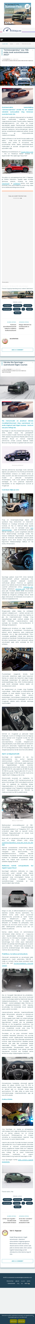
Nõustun (21, 1321)
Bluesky (17, 313)
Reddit (29, 309)
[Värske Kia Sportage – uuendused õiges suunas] (17, 399)
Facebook (28, 305)
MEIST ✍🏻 (27, 1283)
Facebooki (5, 183)
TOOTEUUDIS (8, 372)
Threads (16, 309)
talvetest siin (20, 589)
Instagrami (17, 183)
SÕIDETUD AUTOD (16, 370)
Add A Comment (17, 349)
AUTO (28, 1281)
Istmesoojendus (5, 286)
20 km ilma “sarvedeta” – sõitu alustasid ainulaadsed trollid (25, 1220)
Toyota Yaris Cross (27, 152)
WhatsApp (17, 305)
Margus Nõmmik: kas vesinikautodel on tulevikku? (25, 326)
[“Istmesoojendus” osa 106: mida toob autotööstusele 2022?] (17, 85)
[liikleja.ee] (15, 30)
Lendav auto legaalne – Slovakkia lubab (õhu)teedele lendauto (9, 1220)
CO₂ (18, 1283)
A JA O (23, 1281)
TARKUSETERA (24, 60)
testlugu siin (28, 587)
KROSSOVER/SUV (8, 370)
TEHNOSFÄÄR (11, 1283)
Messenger (7, 309)
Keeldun (13, 1321)
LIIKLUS (17, 1281)
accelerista (6, 59)
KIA (2, 370)
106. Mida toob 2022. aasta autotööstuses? (19, 286)
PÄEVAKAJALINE (17, 60)
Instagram (7, 305)
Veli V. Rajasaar (7, 369)
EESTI (3, 60)
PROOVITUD (10, 1281)
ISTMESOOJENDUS (8, 60)
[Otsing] (32, 35)
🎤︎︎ (22, 1283)
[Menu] (2, 40)
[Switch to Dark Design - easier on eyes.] (32, 30)
